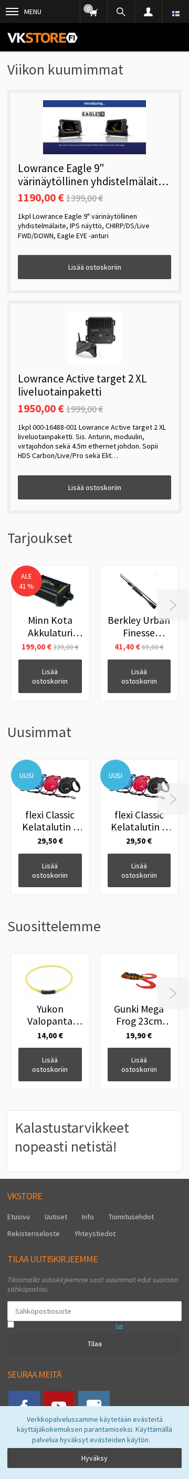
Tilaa (95, 1343)
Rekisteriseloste (33, 1233)
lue (119, 1325)
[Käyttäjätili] (148, 11)
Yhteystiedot (95, 1233)
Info (88, 1216)
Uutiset (56, 1216)
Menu (32, 11)
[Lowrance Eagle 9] (94, 127)
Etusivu (18, 1216)
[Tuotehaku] (120, 11)
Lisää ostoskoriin (94, 267)
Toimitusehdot (131, 1216)
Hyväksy (94, 1458)
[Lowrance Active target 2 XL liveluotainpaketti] (94, 338)
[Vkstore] (42, 37)
